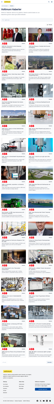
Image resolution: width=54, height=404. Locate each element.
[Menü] (2, 2)
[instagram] (50, 401)
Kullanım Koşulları (18, 400)
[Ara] (49, 2)
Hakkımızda (21, 384)
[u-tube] (44, 401)
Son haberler (6, 386)
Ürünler (4, 390)
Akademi (5, 388)
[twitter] (40, 401)
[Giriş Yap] (52, 2)
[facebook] (37, 401)
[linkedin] (47, 401)
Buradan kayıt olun (43, 389)
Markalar (5, 392)
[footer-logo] (27, 371)
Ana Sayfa (5, 384)
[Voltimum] (7, 2)
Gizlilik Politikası (26, 400)
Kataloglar (21, 388)
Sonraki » (50, 362)
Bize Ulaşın (21, 386)
